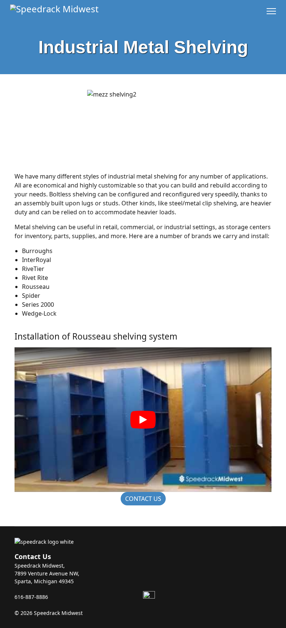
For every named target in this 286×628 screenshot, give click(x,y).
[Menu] (271, 11)
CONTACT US (143, 499)
